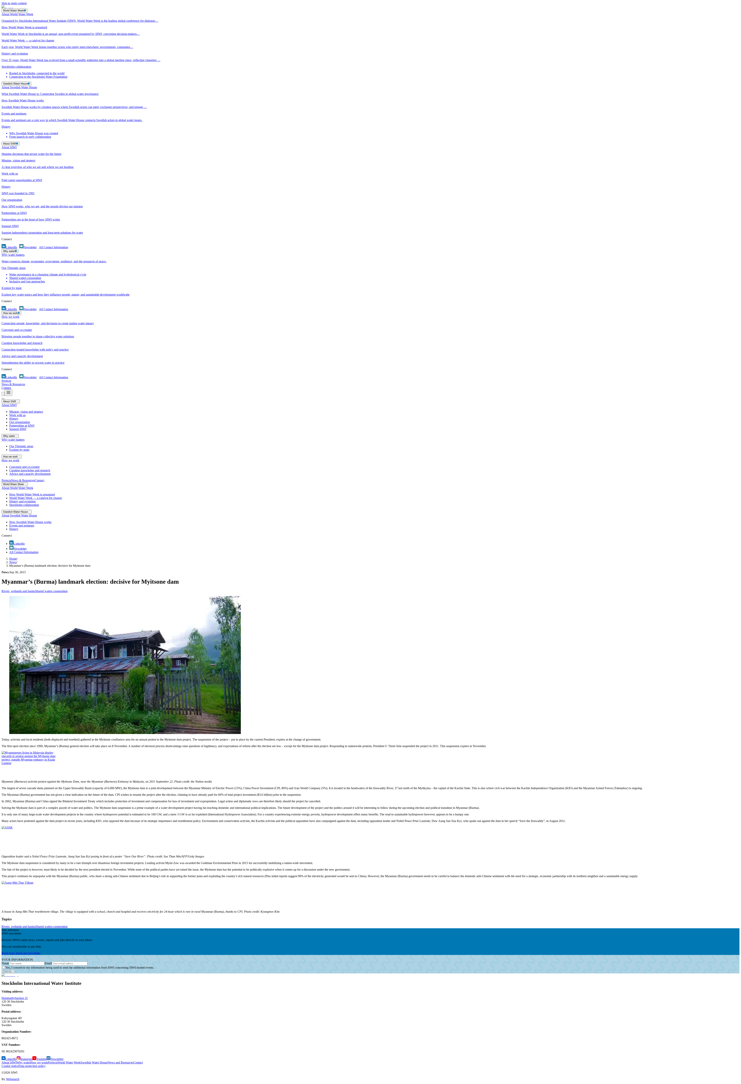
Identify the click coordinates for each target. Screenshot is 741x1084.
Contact (6, 387)
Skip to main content (14, 3)
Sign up (7, 971)
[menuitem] (370, 18)
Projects (6, 380)
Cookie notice (10, 1066)
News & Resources (13, 384)
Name (5, 963)
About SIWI (9, 1062)
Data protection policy (32, 1066)
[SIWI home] (10, 975)
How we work (39, 1062)
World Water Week (69, 1062)
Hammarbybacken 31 (15, 998)
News (12, 562)
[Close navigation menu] (3, 398)
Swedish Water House (94, 1062)
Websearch (12, 1079)
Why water (23, 1062)
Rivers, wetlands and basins (18, 591)
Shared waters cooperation (51, 591)
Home (13, 558)
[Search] (3, 394)
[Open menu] (8, 393)
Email (48, 963)
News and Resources (120, 1062)
